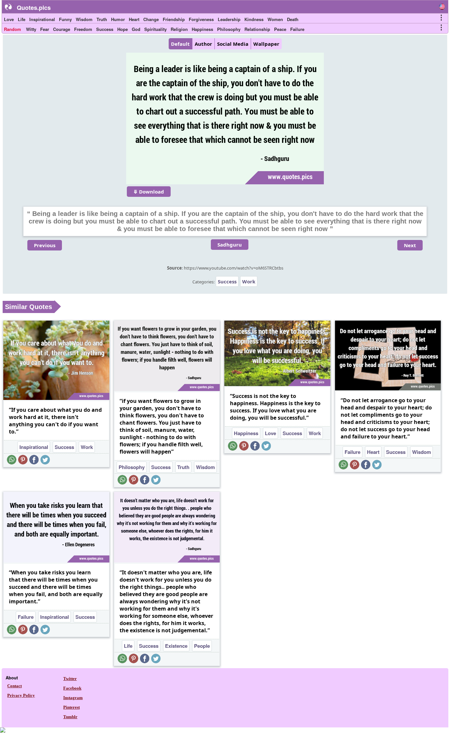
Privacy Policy (21, 695)
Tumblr (70, 716)
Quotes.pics (34, 7)
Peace (280, 29)
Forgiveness (201, 19)
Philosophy (228, 29)
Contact (14, 685)
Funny (65, 19)
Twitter (70, 678)
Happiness (202, 29)
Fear (44, 29)
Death (292, 19)
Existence (176, 645)
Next (410, 245)
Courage (61, 29)
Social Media (232, 43)
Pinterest (71, 707)
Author (203, 43)
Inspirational (42, 19)
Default (180, 43)
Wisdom (84, 19)
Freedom (83, 29)
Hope (122, 29)
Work (248, 281)
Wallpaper (266, 43)
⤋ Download (148, 191)
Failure (297, 29)
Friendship (174, 19)
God (136, 29)
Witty (31, 29)
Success (104, 29)
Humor (118, 19)
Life (21, 19)
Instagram (73, 697)
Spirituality (155, 29)
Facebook (72, 688)
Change (151, 19)
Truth (102, 19)
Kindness (254, 19)
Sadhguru (229, 244)
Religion (179, 29)
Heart (134, 19)
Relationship (257, 29)
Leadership (229, 19)
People (202, 645)
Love (9, 19)
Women (275, 19)
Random (12, 29)
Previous (44, 245)
